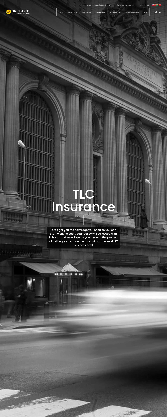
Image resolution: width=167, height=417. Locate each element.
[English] (153, 5)
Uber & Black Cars (115, 12)
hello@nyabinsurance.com (125, 5)
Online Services (86, 12)
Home (61, 12)
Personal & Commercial (132, 12)
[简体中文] (155, 5)
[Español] (159, 5)
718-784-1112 (144, 5)
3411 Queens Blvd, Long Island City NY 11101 (97, 5)
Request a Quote (72, 12)
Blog (145, 12)
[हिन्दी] (157, 5)
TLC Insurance (100, 12)
